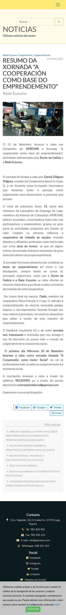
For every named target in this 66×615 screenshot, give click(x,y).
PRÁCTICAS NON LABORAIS (23, 465)
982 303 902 (37, 529)
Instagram (35, 563)
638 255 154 (42, 545)
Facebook (24, 407)
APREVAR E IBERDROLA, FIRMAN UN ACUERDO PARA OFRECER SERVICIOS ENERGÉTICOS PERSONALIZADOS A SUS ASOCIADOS (32, 435)
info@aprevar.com (39, 540)
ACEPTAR (33, 609)
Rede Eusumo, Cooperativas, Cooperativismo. (27, 55)
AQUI (57, 604)
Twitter (57, 407)
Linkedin (35, 574)
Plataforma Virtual (35, 579)
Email (58, 412)
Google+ (41, 407)
